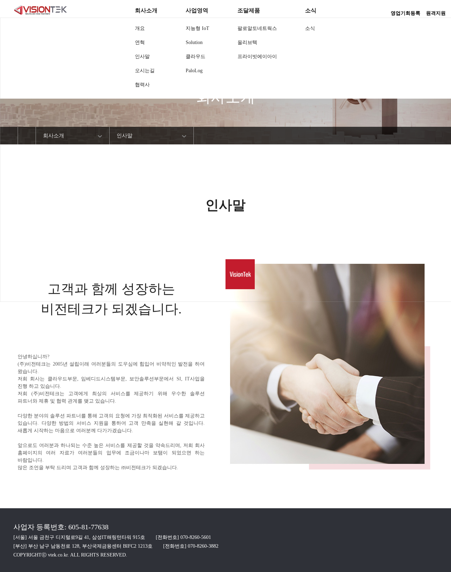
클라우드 (195, 56)
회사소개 (146, 10)
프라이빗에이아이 (257, 56)
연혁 (140, 42)
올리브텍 (247, 42)
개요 (140, 28)
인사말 (142, 56)
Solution (194, 42)
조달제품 (248, 10)
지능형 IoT (197, 28)
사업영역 (197, 10)
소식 (310, 10)
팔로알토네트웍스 (257, 28)
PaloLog (194, 70)
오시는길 (145, 70)
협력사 (142, 84)
